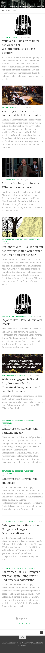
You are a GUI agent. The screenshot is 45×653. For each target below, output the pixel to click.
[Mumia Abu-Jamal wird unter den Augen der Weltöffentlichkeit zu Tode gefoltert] (22, 25)
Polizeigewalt (8, 108)
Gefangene (6, 37)
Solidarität (34, 239)
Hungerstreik (17, 421)
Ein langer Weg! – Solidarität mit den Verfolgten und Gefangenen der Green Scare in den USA (22, 250)
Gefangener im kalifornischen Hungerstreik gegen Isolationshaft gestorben (21, 529)
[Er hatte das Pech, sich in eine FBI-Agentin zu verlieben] (22, 167)
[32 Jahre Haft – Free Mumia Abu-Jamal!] (22, 304)
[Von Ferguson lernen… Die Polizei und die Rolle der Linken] (22, 95)
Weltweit (16, 37)
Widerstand (7, 423)
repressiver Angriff (20, 239)
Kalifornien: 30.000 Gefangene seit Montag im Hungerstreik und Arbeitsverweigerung (21, 575)
